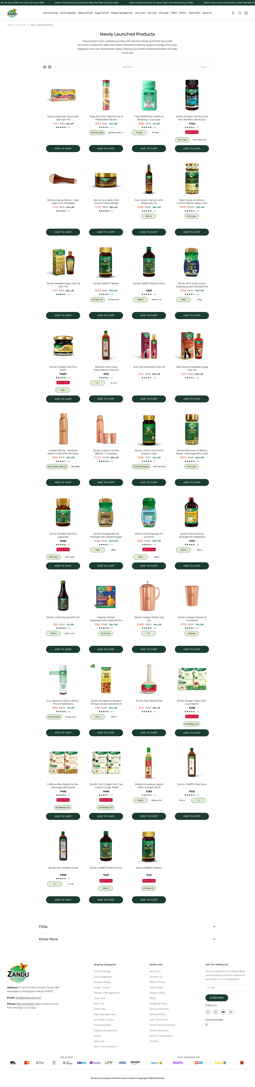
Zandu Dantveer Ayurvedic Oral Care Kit (63, 118)
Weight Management (122, 13)
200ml (53, 633)
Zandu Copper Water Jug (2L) (149, 619)
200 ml (149, 216)
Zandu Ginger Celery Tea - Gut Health (192, 702)
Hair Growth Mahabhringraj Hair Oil (192, 368)
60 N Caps (182, 140)
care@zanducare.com (28, 997)
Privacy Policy (157, 992)
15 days (139, 132)
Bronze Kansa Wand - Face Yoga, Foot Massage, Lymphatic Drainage (63, 202)
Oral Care (99, 1041)
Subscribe (217, 997)
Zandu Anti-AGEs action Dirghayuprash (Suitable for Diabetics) (192, 285)
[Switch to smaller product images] (49, 67)
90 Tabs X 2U (113, 299)
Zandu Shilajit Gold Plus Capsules (63, 535)
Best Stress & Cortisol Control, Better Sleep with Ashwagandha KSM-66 (192, 202)
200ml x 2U (70, 633)
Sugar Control (102, 13)
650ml (140, 299)
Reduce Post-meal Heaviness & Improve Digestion (106, 369)
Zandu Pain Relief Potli (149, 700)
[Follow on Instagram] (215, 1011)
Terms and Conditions (162, 1025)
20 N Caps (53, 557)
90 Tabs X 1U (97, 299)
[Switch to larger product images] (44, 67)
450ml (183, 550)
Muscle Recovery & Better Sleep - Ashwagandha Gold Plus (192, 452)
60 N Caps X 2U (199, 140)
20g (62, 390)
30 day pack (71, 717)
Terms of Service (159, 1008)
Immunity (164, 13)
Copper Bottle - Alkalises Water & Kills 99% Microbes (63, 452)
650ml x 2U (157, 299)
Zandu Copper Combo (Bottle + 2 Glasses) (106, 452)
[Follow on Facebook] (207, 1011)
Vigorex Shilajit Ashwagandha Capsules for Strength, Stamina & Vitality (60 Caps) (106, 619)
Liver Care (140, 13)
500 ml (182, 800)
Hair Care (152, 13)
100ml (113, 717)
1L (97, 383)
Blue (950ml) (76, 466)
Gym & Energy (50, 13)
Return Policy (157, 982)
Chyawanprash (102, 1025)
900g (199, 299)
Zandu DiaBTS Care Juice (192, 784)
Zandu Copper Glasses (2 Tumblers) (192, 619)
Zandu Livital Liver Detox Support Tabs (149, 452)
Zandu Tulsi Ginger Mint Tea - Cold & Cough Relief (106, 786)
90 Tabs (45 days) (141, 466)
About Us (207, 13)
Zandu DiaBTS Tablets (106, 283)
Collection (21, 25)
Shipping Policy (158, 1003)
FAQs (152, 998)
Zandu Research (159, 1030)
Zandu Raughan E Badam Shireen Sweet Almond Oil (106, 702)
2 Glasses (192, 633)
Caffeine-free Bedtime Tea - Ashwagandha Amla (63, 786)
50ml (97, 717)
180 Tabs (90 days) (161, 466)
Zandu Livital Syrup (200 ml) (63, 617)
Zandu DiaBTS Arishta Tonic (149, 283)
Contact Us (156, 976)
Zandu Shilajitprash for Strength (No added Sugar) (106, 535)
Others (182, 13)
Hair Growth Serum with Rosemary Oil (149, 202)
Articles (153, 1041)
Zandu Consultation (161, 1035)
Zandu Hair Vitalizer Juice (63, 867)
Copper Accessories (105, 1030)
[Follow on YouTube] (223, 1011)
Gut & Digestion (68, 13)
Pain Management (105, 1014)
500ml (140, 800)
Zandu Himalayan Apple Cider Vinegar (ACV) (149, 786)
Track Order (194, 13)
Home (9, 25)
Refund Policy (157, 1014)
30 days (155, 132)
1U (148, 633)
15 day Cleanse (54, 717)
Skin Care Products (105, 1046)
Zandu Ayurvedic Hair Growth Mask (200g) (106, 202)
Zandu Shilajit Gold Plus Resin (63, 368)
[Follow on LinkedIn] (230, 1011)
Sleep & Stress (85, 13)
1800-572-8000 (25, 1003)
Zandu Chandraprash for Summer (149, 535)
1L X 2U (114, 383)
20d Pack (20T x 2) (116, 132)
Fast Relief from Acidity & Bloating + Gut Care (149, 118)
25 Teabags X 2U (191, 724)
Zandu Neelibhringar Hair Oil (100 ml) (63, 285)
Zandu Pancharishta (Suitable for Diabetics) (192, 535)
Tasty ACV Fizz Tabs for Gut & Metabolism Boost (106, 118)
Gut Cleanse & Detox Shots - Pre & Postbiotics (63, 702)
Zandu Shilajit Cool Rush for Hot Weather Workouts (192, 118)
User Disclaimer (158, 1019)
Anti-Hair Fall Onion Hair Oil (149, 367)
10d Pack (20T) (97, 132)
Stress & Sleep (102, 982)
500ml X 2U (157, 800)
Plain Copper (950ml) (57, 466)
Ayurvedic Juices (104, 1019)
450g (183, 299)
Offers (174, 13)
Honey (98, 1035)
